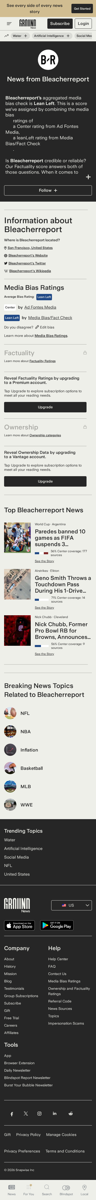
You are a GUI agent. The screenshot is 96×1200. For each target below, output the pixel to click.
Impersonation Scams (66, 1023)
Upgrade (45, 407)
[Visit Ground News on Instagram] (39, 1114)
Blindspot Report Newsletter (27, 1078)
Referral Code (59, 1001)
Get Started (82, 8)
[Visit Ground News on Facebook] (11, 1113)
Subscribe (60, 23)
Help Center (58, 959)
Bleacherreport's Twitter (27, 263)
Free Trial (11, 1018)
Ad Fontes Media (40, 307)
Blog (8, 981)
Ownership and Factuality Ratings (69, 991)
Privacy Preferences (22, 1151)
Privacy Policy (28, 1134)
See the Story (44, 561)
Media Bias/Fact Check (50, 318)
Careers (10, 1025)
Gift (7, 1011)
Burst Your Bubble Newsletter (28, 1085)
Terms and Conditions (65, 1151)
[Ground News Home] (27, 24)
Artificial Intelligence (49, 36)
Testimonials (14, 988)
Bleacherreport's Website (28, 255)
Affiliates (11, 1033)
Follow (45, 190)
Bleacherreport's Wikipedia (30, 271)
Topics (53, 1016)
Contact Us (57, 974)
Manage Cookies (61, 1134)
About (9, 959)
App (7, 1056)
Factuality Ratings (42, 361)
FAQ (52, 966)
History (10, 966)
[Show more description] (48, 177)
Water (17, 36)
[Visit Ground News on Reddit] (71, 1114)
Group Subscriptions (21, 996)
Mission (10, 974)
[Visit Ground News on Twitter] (25, 1113)
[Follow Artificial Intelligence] (68, 36)
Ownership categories (45, 435)
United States (17, 874)
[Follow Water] (25, 36)
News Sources (60, 1009)
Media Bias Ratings (51, 336)
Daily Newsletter (17, 1070)
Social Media (86, 36)
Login (83, 23)
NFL (8, 865)
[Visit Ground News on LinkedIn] (55, 1114)
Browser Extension (19, 1063)
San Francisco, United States (34, 85)
